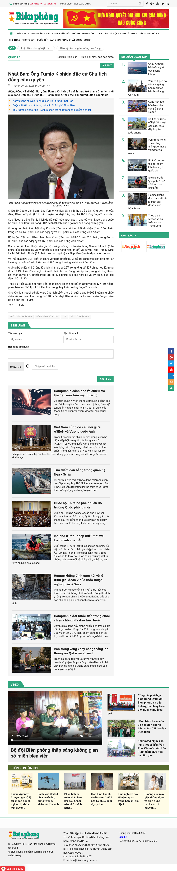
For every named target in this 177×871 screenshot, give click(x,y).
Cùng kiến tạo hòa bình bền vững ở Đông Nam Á (156, 106)
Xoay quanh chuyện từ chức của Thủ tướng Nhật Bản (43, 100)
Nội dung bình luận (18, 346)
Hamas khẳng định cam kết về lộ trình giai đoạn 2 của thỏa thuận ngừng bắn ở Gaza (78, 580)
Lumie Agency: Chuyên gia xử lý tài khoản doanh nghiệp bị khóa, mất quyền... (21, 801)
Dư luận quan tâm (134, 56)
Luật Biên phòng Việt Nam (36, 48)
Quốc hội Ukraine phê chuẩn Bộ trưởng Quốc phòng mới (78, 505)
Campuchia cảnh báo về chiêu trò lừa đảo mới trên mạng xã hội (79, 393)
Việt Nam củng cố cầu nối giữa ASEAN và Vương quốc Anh (77, 429)
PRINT (108, 65)
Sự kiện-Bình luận (67, 57)
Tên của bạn (15, 333)
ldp (64, 316)
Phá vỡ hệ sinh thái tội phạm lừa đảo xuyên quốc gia (156, 165)
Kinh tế (124, 33)
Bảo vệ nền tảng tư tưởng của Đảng (80, 48)
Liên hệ (123, 837)
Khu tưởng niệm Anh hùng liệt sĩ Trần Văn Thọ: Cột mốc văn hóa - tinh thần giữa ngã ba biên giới (152, 748)
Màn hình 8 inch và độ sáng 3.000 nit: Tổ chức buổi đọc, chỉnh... (101, 799)
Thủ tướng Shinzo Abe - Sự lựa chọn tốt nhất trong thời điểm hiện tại (52, 109)
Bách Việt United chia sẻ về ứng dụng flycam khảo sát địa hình (48, 799)
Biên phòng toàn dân (95, 33)
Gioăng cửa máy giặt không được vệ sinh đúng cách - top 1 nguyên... (155, 801)
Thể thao (14, 40)
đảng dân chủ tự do (47, 316)
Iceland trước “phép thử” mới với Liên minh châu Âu (79, 538)
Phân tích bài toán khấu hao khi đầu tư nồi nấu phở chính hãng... (73, 801)
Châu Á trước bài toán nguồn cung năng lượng (156, 69)
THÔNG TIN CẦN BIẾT (25, 768)
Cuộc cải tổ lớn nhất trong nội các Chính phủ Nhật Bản (44, 105)
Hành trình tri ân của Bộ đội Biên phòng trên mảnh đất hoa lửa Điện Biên (152, 727)
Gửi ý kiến (105, 379)
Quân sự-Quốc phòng (67, 33)
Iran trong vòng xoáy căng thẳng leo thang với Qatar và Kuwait (81, 651)
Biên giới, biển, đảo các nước (97, 57)
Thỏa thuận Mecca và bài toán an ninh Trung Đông (155, 220)
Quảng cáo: (132, 833)
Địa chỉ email (70, 333)
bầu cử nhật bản (80, 316)
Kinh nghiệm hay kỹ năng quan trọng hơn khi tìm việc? (128, 799)
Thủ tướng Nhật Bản (21, 316)
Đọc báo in (128, 235)
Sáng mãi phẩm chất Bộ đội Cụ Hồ (70, 40)
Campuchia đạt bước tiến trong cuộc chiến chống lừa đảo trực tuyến (82, 618)
